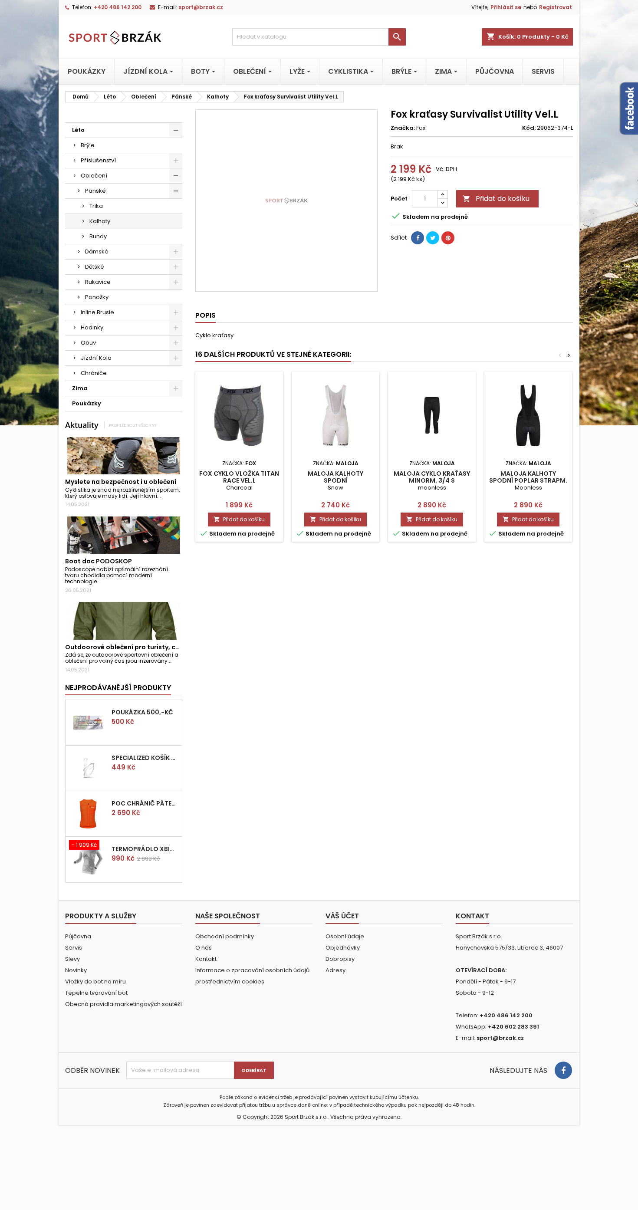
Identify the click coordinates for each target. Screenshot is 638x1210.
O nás (203, 948)
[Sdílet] (417, 237)
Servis (73, 948)
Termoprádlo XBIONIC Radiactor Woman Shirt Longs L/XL (145, 848)
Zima (80, 388)
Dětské (94, 267)
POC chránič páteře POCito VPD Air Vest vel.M (145, 803)
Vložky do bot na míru (95, 981)
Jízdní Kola (96, 358)
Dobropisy (340, 959)
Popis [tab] (205, 315)
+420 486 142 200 (117, 7)
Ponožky (97, 297)
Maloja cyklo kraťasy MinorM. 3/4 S (432, 477)
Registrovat (555, 7)
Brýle (88, 145)
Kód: (529, 128)
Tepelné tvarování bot (96, 993)
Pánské (95, 191)
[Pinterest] (447, 237)
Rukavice (98, 282)
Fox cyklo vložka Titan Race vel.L (239, 477)
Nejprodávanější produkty (118, 688)
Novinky (76, 970)
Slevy (72, 959)
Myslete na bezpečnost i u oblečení (120, 481)
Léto (78, 130)
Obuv (88, 343)
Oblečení (94, 175)
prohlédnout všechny (133, 425)
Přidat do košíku (496, 199)
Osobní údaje (345, 936)
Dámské (97, 251)
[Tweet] (432, 237)
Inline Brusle (97, 312)
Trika (96, 206)
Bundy (98, 236)
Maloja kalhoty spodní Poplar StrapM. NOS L (528, 480)
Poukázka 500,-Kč (142, 712)
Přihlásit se (505, 7)
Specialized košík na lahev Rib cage (145, 757)
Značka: (403, 128)
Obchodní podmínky (224, 936)
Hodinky (92, 327)
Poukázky (86, 403)
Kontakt (206, 959)
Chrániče (94, 373)
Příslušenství (98, 160)
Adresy (335, 970)
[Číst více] (164, 496)
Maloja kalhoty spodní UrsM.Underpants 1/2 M (336, 480)
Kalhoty (99, 221)
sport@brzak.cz (200, 7)
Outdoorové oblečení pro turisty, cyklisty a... (136, 647)
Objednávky (343, 948)
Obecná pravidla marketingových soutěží (123, 1004)
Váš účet (342, 916)
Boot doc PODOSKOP (98, 561)
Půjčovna (78, 936)
